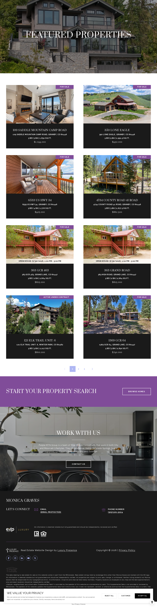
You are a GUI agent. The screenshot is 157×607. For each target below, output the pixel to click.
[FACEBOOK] (8, 558)
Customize (125, 596)
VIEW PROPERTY (39, 115)
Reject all (109, 596)
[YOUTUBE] (28, 558)
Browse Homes (136, 392)
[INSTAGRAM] (15, 558)
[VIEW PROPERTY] (39, 113)
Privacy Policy (127, 550)
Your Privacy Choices (78, 604)
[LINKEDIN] (21, 558)
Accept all (142, 596)
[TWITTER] (35, 558)
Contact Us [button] (78, 464)
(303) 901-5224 (115, 512)
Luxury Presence (67, 550)
